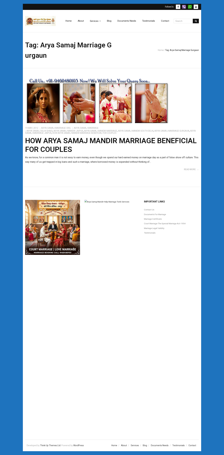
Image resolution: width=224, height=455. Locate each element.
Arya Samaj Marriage (86, 128)
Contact (192, 445)
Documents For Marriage (155, 214)
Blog (145, 445)
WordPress (78, 445)
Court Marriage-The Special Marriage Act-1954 (165, 223)
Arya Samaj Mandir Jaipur (68, 131)
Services (135, 445)
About (124, 445)
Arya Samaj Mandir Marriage (100, 131)
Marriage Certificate (153, 219)
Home (161, 50)
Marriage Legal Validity (154, 228)
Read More (190, 169)
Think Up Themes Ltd (50, 445)
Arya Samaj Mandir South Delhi (135, 131)
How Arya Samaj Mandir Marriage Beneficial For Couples (84, 133)
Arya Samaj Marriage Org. (56, 128)
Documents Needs (160, 445)
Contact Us (149, 209)
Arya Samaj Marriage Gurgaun (171, 131)
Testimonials (149, 233)
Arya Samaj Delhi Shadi (40, 131)
